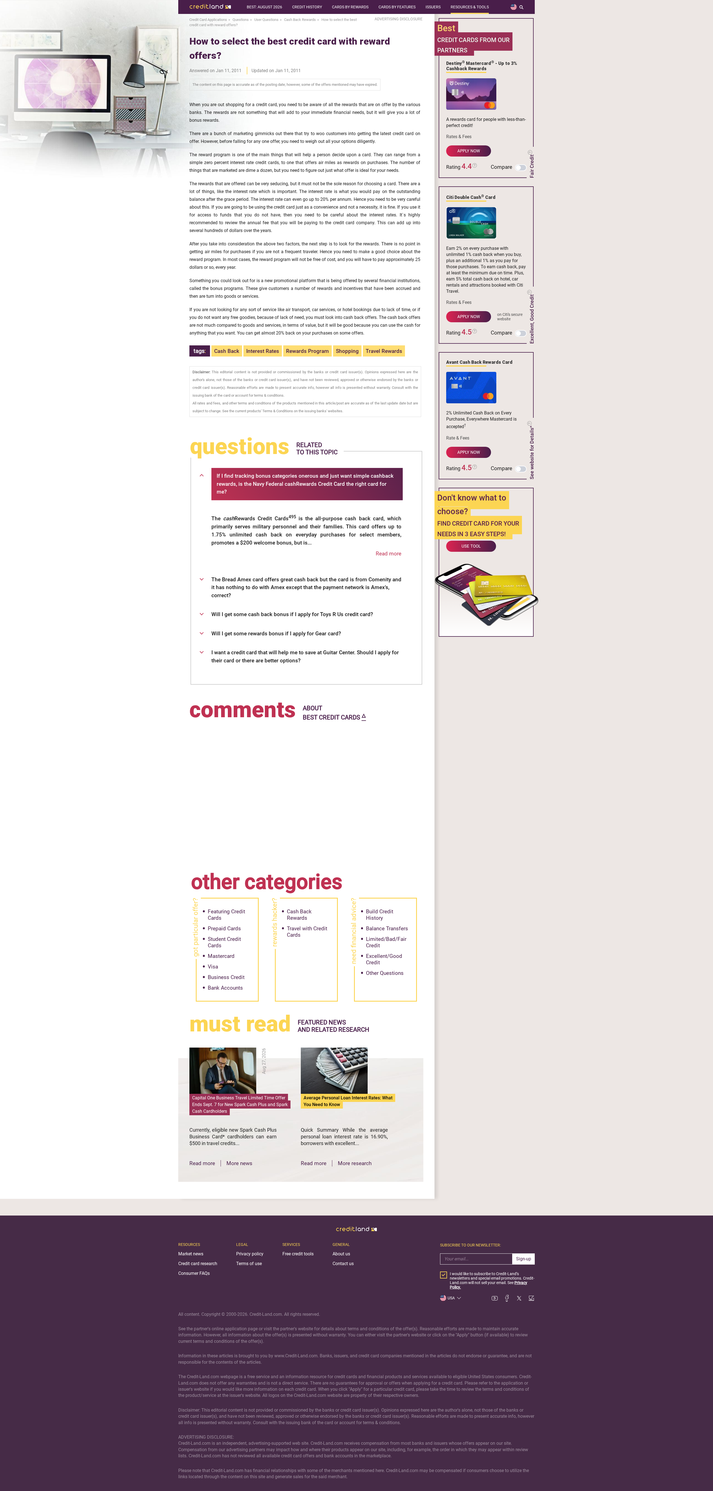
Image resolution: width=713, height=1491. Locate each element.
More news (239, 1163)
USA (451, 1298)
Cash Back (226, 351)
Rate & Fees (457, 438)
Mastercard (221, 956)
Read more (388, 553)
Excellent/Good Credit (384, 959)
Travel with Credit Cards (307, 931)
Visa (213, 966)
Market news (190, 1253)
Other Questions (385, 973)
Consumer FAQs (194, 1273)
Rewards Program (307, 351)
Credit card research (197, 1263)
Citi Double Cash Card (470, 197)
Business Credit (226, 977)
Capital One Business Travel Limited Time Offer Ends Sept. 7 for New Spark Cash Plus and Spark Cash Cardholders (240, 1104)
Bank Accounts (225, 988)
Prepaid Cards (224, 928)
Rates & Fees (459, 136)
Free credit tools (298, 1253)
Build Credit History (379, 914)
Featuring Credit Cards (226, 914)
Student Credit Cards (224, 942)
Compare (501, 167)
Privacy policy (249, 1253)
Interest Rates (262, 351)
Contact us (343, 1263)
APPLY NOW (468, 150)
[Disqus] (306, 792)
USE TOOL (471, 546)
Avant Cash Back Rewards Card (479, 362)
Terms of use (249, 1263)
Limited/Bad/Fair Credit (386, 942)
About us (341, 1253)
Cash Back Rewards (299, 914)
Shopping (347, 351)
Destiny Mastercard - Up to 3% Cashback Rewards (481, 65)
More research (355, 1163)
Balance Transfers (387, 928)
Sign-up (523, 1258)
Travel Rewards (384, 351)
